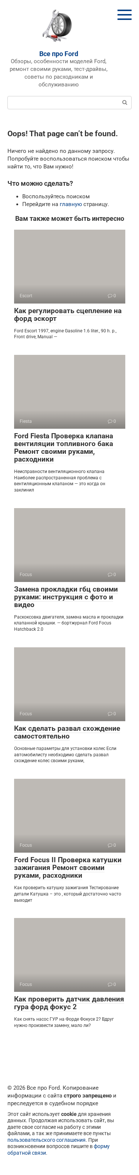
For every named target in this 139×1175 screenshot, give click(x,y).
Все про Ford (58, 54)
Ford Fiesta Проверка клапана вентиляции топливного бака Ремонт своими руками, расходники (63, 447)
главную (71, 204)
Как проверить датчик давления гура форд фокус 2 (69, 1003)
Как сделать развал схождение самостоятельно (67, 732)
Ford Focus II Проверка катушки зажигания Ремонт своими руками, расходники (68, 868)
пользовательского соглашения (46, 1140)
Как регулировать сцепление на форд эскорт (68, 314)
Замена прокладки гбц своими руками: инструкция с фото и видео (66, 597)
